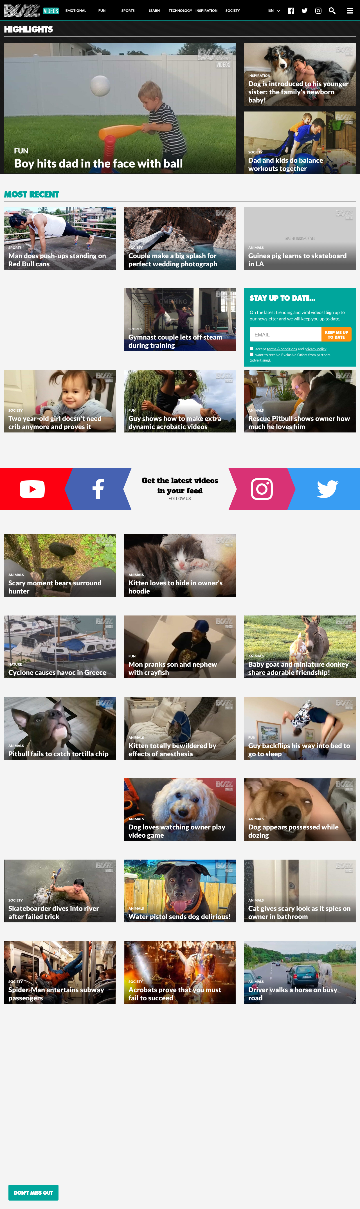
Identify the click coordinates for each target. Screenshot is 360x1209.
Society (255, 152)
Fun (21, 150)
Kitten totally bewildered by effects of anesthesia (172, 749)
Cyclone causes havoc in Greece (57, 672)
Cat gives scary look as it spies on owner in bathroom (299, 912)
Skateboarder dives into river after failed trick (53, 912)
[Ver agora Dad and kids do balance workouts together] (300, 142)
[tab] (76, 11)
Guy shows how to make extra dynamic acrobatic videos (175, 422)
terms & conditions (282, 349)
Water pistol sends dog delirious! (180, 916)
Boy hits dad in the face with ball (98, 163)
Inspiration (259, 75)
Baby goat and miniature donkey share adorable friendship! (298, 668)
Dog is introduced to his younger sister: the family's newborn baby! (298, 91)
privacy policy (315, 349)
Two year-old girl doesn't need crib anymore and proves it (55, 422)
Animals (256, 248)
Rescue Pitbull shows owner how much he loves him (299, 422)
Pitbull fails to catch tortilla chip (58, 754)
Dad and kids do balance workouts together (285, 164)
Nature (15, 664)
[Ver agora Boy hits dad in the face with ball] (120, 107)
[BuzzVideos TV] (31, 11)
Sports (15, 248)
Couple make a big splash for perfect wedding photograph (173, 259)
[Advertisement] (46, 323)
